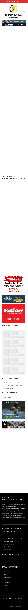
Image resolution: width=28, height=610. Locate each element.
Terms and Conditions (8, 590)
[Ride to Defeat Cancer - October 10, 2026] (14, 21)
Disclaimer (6, 585)
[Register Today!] (13, 299)
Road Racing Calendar (8, 388)
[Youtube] (17, 1)
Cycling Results (7, 397)
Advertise (6, 574)
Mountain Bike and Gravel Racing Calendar (13, 385)
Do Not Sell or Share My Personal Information (12, 598)
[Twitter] (15, 1)
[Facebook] (7, 1)
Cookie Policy (7, 582)
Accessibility (6, 571)
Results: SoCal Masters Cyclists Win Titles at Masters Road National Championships (13, 157)
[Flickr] (10, 1)
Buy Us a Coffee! (7, 577)
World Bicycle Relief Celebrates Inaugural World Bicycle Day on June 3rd (13, 121)
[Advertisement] (14, 444)
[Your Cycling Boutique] (13, 424)
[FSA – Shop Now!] (14, 24)
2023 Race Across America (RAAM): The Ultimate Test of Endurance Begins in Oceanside (14, 32)
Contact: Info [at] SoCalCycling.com (12, 580)
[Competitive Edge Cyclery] (13, 410)
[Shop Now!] (13, 313)
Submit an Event (7, 549)
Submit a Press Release (9, 544)
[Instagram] (12, 1)
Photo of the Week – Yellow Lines (12, 206)
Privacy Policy (7, 588)
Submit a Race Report (8, 546)
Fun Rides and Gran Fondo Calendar (11, 382)
